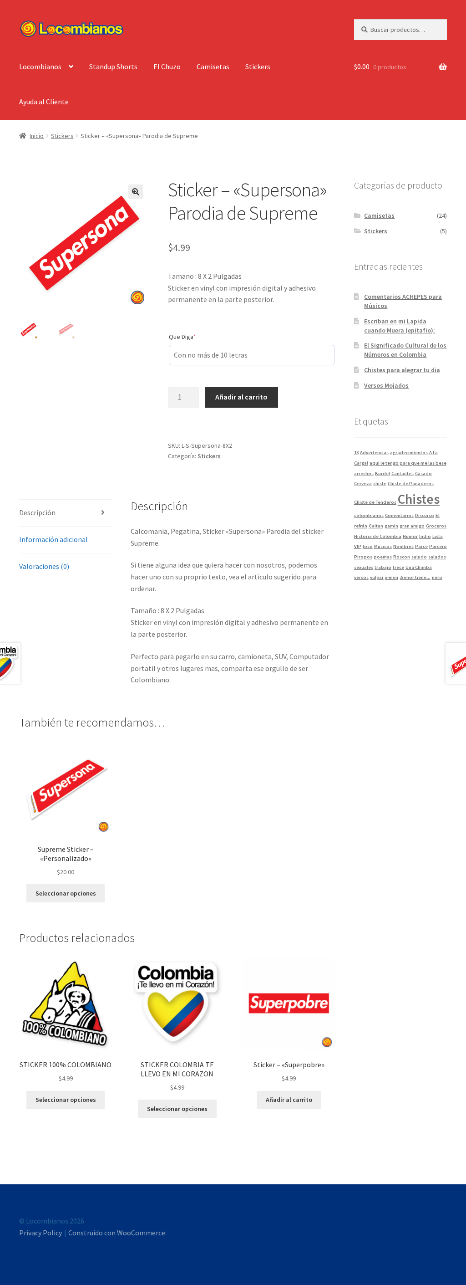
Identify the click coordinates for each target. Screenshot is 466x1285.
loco (368, 546)
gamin (391, 526)
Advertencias (374, 453)
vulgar (377, 577)
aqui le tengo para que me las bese (408, 463)
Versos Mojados (386, 385)
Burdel (382, 473)
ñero (437, 577)
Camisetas (213, 66)
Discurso (424, 515)
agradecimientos (409, 453)
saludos (437, 557)
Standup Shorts (113, 66)
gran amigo (412, 526)
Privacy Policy (40, 1232)
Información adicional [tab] (53, 539)
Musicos (383, 546)
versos (361, 577)
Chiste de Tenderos (375, 502)
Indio (425, 536)
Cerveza (363, 483)
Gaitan (376, 526)
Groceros (436, 526)
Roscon (401, 557)
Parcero (438, 546)
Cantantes (402, 473)
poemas (383, 557)
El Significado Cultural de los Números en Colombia (405, 349)
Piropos (363, 557)
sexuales (363, 567)
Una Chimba (418, 567)
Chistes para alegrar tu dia (402, 370)
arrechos (364, 473)
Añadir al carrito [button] (289, 1100)
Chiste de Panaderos (411, 483)
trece (398, 567)
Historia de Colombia (377, 536)
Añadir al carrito (241, 396)
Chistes (419, 499)
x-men (391, 577)
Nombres (403, 546)
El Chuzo (167, 66)
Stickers (257, 66)
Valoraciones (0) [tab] (44, 566)
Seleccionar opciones (65, 893)
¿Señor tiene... (415, 577)
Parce (421, 546)
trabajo (383, 567)
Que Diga (196, 336)
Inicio (37, 136)
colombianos (369, 515)
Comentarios (399, 515)
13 (356, 453)
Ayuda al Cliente (44, 101)
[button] (135, 191)
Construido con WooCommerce (116, 1232)
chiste (379, 483)
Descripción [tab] (37, 512)
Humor (410, 536)
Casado (423, 473)
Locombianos (40, 66)
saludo (419, 557)
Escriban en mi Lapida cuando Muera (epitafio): (399, 325)
